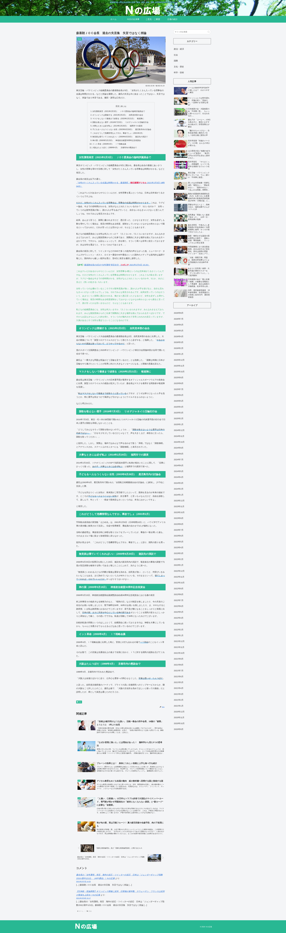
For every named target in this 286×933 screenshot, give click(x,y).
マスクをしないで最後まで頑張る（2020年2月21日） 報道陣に (118, 118)
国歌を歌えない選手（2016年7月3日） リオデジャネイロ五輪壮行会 (120, 122)
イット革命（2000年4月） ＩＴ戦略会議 (109, 144)
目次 (118, 106)
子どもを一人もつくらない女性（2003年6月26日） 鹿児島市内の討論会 (121, 129)
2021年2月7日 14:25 (83, 881)
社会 (80, 702)
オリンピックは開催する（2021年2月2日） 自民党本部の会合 (117, 115)
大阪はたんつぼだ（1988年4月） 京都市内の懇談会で (114, 147)
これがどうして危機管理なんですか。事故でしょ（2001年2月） (118, 133)
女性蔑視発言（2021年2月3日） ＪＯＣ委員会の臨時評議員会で (118, 111)
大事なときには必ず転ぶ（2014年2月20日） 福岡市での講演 (117, 126)
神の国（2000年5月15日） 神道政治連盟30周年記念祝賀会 (116, 140)
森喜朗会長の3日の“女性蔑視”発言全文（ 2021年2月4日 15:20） (117, 265)
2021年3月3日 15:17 (83, 898)
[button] (209, 32)
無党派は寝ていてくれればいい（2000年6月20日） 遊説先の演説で (120, 137)
